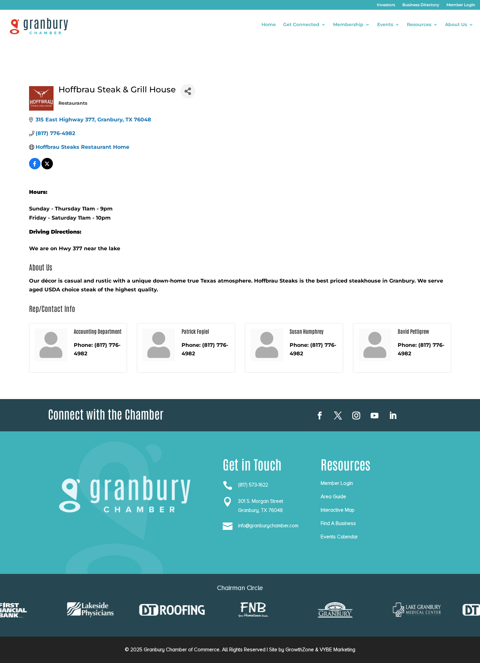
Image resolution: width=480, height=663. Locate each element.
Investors (386, 5)
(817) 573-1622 (253, 485)
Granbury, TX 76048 (260, 510)
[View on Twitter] (47, 167)
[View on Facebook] (34, 167)
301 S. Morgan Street (260, 501)
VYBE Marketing (337, 649)
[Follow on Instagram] (356, 416)
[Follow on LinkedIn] (393, 416)
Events (385, 24)
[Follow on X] (338, 416)
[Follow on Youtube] (374, 416)
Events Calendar (339, 536)
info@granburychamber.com (268, 526)
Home (269, 24)
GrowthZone (299, 649)
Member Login (460, 5)
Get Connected (301, 24)
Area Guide (333, 496)
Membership (348, 24)
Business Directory (420, 5)
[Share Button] (188, 91)
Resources (419, 24)
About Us (456, 24)
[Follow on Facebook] (320, 416)
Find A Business (338, 523)
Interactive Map (338, 510)
